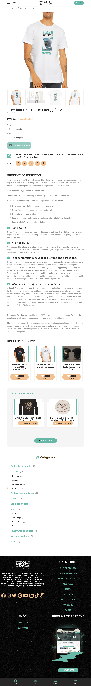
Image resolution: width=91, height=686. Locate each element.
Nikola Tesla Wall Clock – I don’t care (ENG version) (62, 419)
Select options (20, 377)
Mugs (13, 509)
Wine (13, 541)
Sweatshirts (17, 484)
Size (9, 134)
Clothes (21, 8)
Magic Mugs (17, 522)
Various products (19, 536)
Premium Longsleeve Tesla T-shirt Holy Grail (28, 419)
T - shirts (30, 8)
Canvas (14, 498)
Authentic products (20, 465)
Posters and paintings (22, 492)
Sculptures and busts (21, 530)
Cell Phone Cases (19, 503)
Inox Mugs (16, 517)
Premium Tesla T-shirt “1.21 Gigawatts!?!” (19, 367)
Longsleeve (16, 480)
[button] (45, 440)
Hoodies (15, 476)
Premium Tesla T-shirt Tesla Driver (45, 366)
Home (13, 8)
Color (9, 125)
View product (64, 423)
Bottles (15, 514)
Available (26, 119)
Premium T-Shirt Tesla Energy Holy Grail (71, 367)
